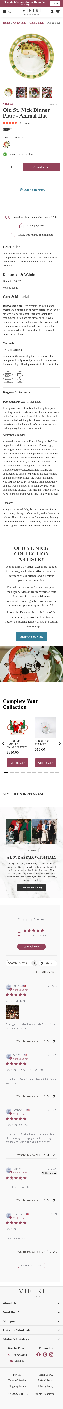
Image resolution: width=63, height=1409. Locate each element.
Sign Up (55, 3)
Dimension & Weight (19, 274)
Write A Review (31, 946)
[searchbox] (18, 963)
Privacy (17, 1374)
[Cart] (57, 11)
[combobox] (45, 972)
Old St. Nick (36, 22)
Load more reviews (31, 1265)
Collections (20, 22)
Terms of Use (45, 1374)
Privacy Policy (46, 1386)
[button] (8, 92)
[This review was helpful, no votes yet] (48, 1041)
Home (7, 22)
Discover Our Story (31, 887)
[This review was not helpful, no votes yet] (54, 1041)
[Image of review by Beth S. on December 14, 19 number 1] (12, 1012)
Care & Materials (16, 297)
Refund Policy (46, 1380)
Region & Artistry (17, 392)
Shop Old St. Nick (31, 636)
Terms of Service (17, 1380)
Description (12, 247)
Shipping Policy (17, 1386)
